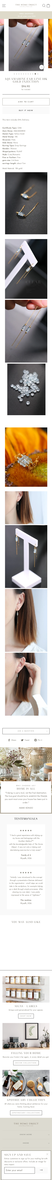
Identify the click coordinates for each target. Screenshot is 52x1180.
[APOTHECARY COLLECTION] (26, 1083)
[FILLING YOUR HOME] (26, 1036)
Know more (26, 1135)
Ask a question (26, 731)
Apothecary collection (26, 1113)
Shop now (26, 1016)
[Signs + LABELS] (26, 989)
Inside (26, 1143)
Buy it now (26, 110)
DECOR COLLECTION (26, 1063)
